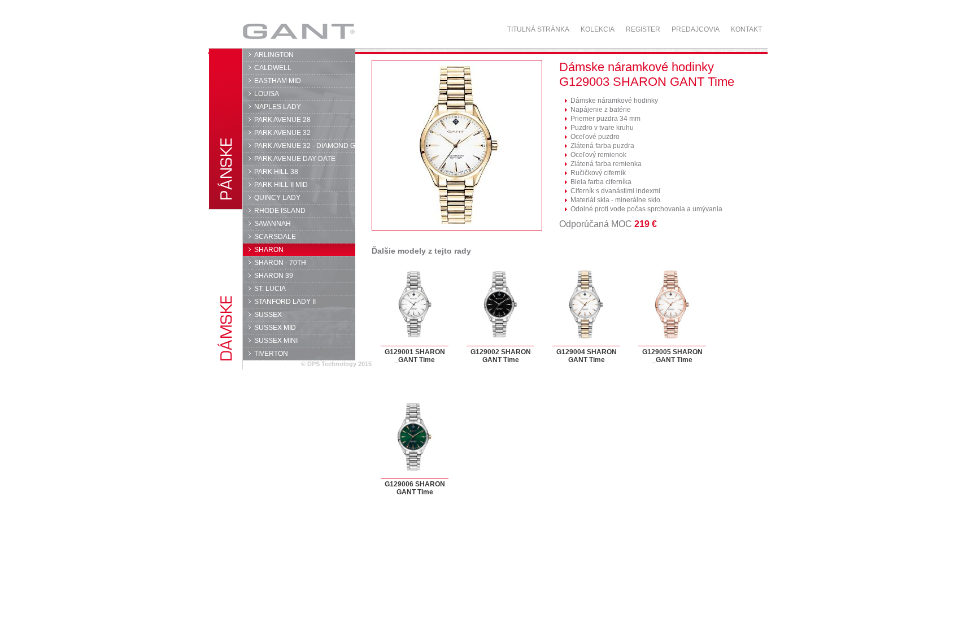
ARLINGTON (274, 55)
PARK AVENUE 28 (282, 120)
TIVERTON (271, 354)
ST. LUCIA (270, 289)
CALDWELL (272, 68)
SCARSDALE (275, 237)
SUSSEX (268, 315)
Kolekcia (598, 29)
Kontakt (746, 29)
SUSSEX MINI (276, 341)
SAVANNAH (272, 224)
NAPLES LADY (277, 107)
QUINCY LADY (277, 198)
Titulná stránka (538, 29)
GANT (265, 31)
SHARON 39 (273, 276)
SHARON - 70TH (280, 263)
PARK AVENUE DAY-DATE (295, 159)
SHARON (269, 250)
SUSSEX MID (275, 328)
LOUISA (266, 94)
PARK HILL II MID (281, 185)
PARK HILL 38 (276, 172)
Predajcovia (696, 29)
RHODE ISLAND (280, 211)
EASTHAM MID (277, 81)
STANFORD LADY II (285, 302)
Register (643, 29)
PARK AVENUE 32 (282, 133)
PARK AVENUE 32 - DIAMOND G (304, 146)
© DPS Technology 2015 (336, 363)
